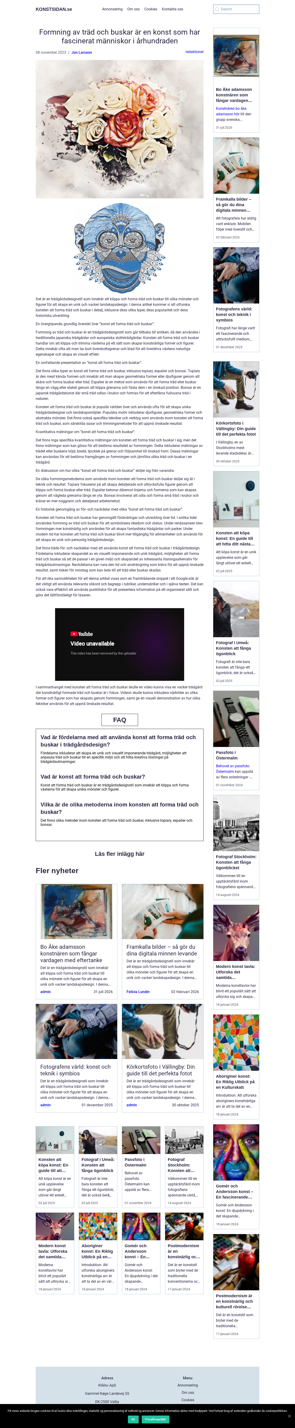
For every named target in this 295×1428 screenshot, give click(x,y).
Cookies (150, 9)
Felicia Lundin (138, 992)
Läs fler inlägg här (120, 854)
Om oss (133, 9)
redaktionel (195, 52)
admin (45, 992)
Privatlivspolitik (155, 1419)
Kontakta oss (172, 9)
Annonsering (112, 9)
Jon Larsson (81, 52)
